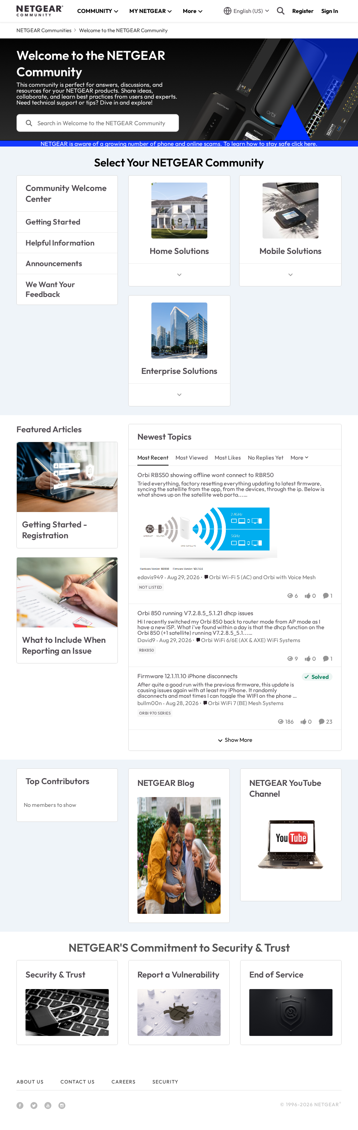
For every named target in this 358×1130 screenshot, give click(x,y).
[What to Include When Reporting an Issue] (67, 592)
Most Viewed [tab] (192, 457)
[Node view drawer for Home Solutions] (179, 275)
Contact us (77, 1082)
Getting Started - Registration (54, 529)
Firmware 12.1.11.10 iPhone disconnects (187, 676)
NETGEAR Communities (43, 30)
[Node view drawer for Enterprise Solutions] (179, 395)
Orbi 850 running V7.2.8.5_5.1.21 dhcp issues (195, 613)
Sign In (329, 10)
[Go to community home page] (39, 10)
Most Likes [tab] (228, 457)
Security (165, 1082)
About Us (30, 1082)
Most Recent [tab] (153, 457)
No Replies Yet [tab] (266, 457)
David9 (146, 640)
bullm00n (149, 703)
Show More (238, 740)
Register (303, 10)
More (297, 457)
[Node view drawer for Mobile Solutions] (290, 275)
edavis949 (150, 577)
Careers (124, 1082)
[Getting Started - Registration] (67, 477)
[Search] (281, 11)
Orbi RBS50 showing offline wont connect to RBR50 (205, 474)
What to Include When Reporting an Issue (64, 645)
